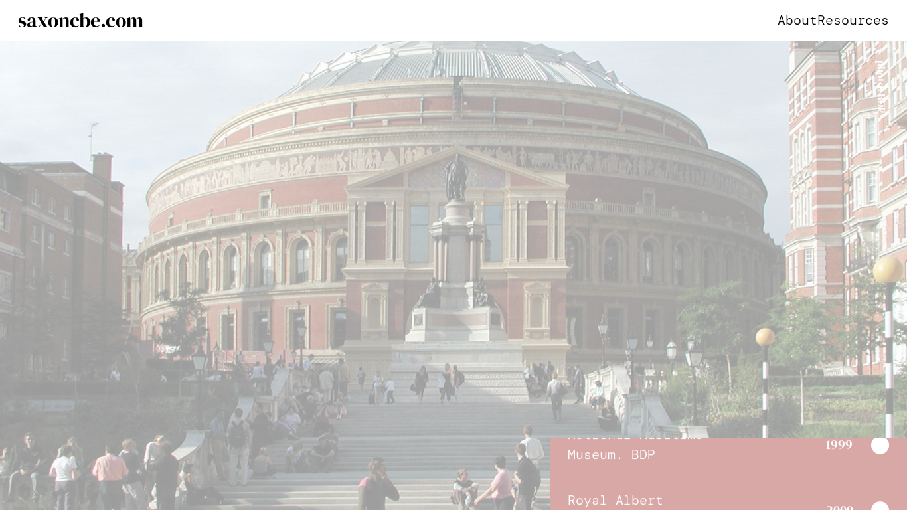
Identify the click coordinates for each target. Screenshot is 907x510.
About (797, 20)
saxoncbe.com (80, 20)
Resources (853, 20)
